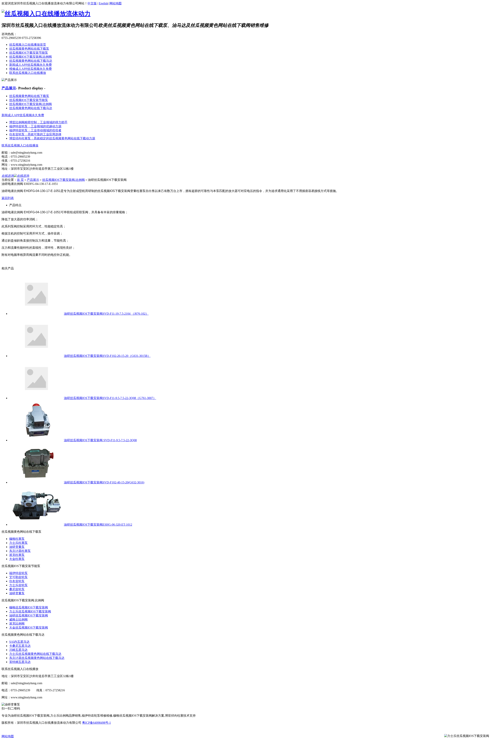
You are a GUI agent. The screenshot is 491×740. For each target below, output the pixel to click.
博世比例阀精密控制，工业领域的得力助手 (38, 122)
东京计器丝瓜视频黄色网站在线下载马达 (36, 657)
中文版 (92, 3)
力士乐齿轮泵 (18, 585)
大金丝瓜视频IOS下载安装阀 (28, 627)
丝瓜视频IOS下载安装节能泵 (28, 52)
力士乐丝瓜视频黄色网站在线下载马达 (35, 653)
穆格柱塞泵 (17, 538)
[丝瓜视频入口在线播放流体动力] (46, 13)
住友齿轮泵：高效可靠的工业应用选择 (35, 134)
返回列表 (8, 198)
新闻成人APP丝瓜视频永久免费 (30, 64)
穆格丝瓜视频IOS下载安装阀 (28, 607)
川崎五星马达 (18, 649)
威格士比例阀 (18, 619)
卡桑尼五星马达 (20, 645)
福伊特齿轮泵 (18, 573)
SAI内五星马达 (19, 641)
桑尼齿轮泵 (17, 589)
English (103, 3)
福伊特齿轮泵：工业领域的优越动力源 (35, 126)
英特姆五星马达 (20, 661)
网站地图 (115, 3)
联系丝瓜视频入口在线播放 (27, 72)
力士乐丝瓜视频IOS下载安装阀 (30, 611)
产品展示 (9, 88)
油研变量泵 (17, 546)
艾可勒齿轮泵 (18, 577)
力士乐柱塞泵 (18, 542)
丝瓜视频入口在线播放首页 (27, 44)
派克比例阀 (17, 623)
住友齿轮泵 (17, 581)
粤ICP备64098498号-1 (96, 722)
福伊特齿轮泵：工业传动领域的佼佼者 (35, 130)
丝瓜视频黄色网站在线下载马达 (30, 60)
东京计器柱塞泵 (20, 550)
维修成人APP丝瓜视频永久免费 (30, 68)
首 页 (20, 179)
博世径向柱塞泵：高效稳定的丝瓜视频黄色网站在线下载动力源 (52, 138)
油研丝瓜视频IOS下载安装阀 (28, 615)
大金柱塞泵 (17, 559)
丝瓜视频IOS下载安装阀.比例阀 (30, 56)
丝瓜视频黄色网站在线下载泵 (29, 48)
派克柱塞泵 (17, 554)
